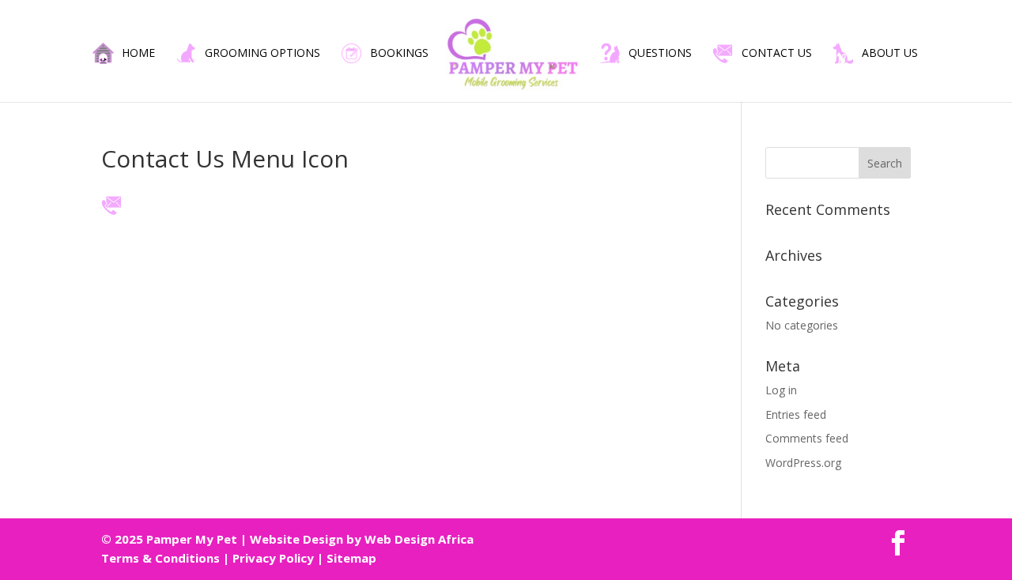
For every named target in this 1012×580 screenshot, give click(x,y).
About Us (890, 53)
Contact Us (777, 53)
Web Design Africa (419, 539)
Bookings (399, 53)
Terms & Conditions (160, 558)
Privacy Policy (273, 558)
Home (138, 53)
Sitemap (351, 558)
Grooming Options (262, 53)
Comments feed (806, 438)
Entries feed (795, 414)
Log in (781, 389)
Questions (660, 53)
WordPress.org (803, 462)
